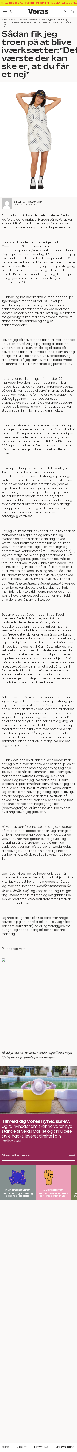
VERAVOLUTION (65, 1447)
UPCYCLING (41, 1447)
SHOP (5, 1447)
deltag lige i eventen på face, (50, 855)
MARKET (21, 1447)
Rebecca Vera (9, 19)
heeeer (63, 851)
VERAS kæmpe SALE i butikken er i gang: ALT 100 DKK (30, 2)
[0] (72, 11)
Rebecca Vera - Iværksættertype (36, 19)
